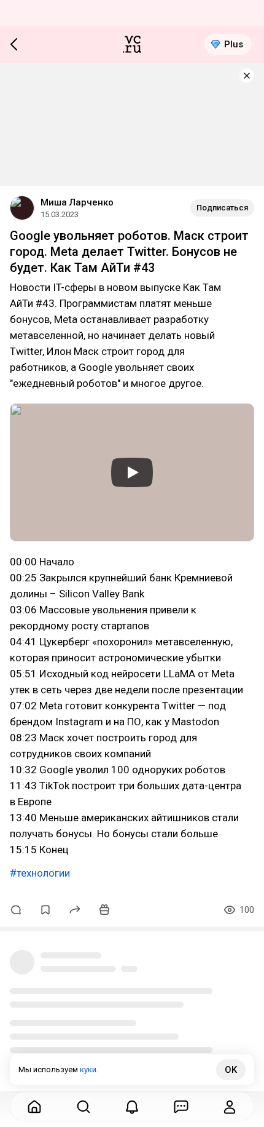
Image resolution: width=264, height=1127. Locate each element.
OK (231, 1069)
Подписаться (222, 207)
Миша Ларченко (77, 202)
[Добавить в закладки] (45, 909)
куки (88, 1069)
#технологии (40, 873)
